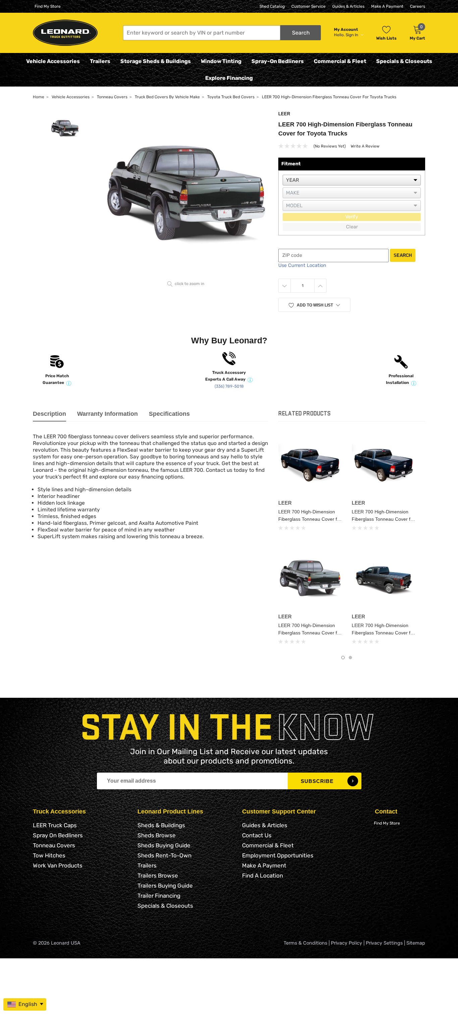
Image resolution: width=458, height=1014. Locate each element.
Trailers (100, 61)
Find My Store (48, 6)
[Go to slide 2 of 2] (350, 657)
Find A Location (262, 875)
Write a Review (365, 146)
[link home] (65, 32)
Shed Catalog (272, 6)
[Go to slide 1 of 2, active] (343, 657)
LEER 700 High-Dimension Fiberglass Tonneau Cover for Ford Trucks (383, 633)
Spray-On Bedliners (277, 61)
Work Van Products (57, 865)
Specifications (169, 413)
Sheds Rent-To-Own (164, 855)
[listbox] (352, 180)
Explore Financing (229, 78)
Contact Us (257, 835)
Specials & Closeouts (404, 61)
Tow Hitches (49, 855)
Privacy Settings (384, 943)
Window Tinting (221, 61)
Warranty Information (107, 413)
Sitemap (415, 943)
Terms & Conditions (305, 943)
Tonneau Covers (54, 845)
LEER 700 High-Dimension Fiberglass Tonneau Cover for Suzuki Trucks (309, 519)
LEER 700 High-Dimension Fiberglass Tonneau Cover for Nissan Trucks (309, 633)
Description (49, 413)
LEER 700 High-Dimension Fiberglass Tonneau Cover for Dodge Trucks (383, 519)
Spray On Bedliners (58, 835)
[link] (310, 465)
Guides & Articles (348, 6)
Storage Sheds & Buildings (155, 61)
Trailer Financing (158, 895)
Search (403, 255)
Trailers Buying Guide (165, 885)
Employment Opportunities (277, 855)
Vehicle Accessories (53, 61)
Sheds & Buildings (161, 825)
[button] (222, 32)
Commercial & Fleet (340, 61)
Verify (351, 217)
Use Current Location (302, 265)
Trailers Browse (157, 875)
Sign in (352, 35)
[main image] (186, 194)
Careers (417, 6)
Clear (352, 227)
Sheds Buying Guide (163, 845)
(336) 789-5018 (229, 386)
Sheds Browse (156, 835)
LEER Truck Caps (55, 825)
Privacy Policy (346, 943)
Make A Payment (387, 6)
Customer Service (308, 6)
